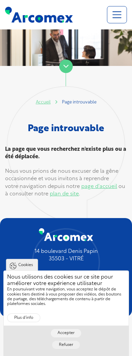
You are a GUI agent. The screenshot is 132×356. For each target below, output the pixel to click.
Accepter (66, 333)
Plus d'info (23, 318)
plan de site (64, 194)
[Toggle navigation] (117, 14)
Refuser (66, 345)
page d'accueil (99, 186)
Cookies (25, 265)
